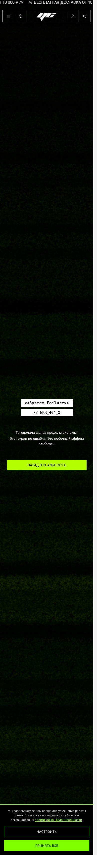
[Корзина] (85, 16)
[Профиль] (73, 16)
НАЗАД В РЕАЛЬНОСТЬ (46, 465)
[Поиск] (21, 16)
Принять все (46, 846)
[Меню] (9, 16)
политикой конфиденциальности (58, 820)
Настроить (47, 832)
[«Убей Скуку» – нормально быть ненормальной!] (47, 17)
